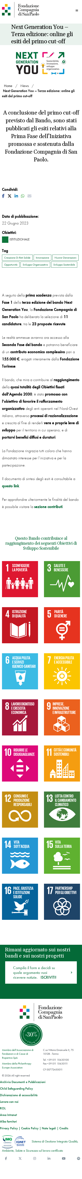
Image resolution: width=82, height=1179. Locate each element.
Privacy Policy (9, 1128)
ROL (3, 1108)
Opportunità (10, 264)
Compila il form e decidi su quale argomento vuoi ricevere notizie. (34, 972)
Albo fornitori (8, 1122)
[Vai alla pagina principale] (20, 10)
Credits (63, 1128)
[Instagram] (34, 1158)
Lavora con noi (9, 1102)
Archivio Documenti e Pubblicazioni (23, 1082)
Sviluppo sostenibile (64, 264)
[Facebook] (6, 1158)
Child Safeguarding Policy (16, 1089)
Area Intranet (8, 1115)
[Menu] (77, 10)
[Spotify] (78, 1158)
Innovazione (42, 257)
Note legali (49, 1128)
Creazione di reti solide (17, 257)
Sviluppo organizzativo (35, 264)
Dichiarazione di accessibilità (18, 1095)
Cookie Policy (30, 1128)
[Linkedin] (49, 1158)
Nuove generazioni (65, 257)
